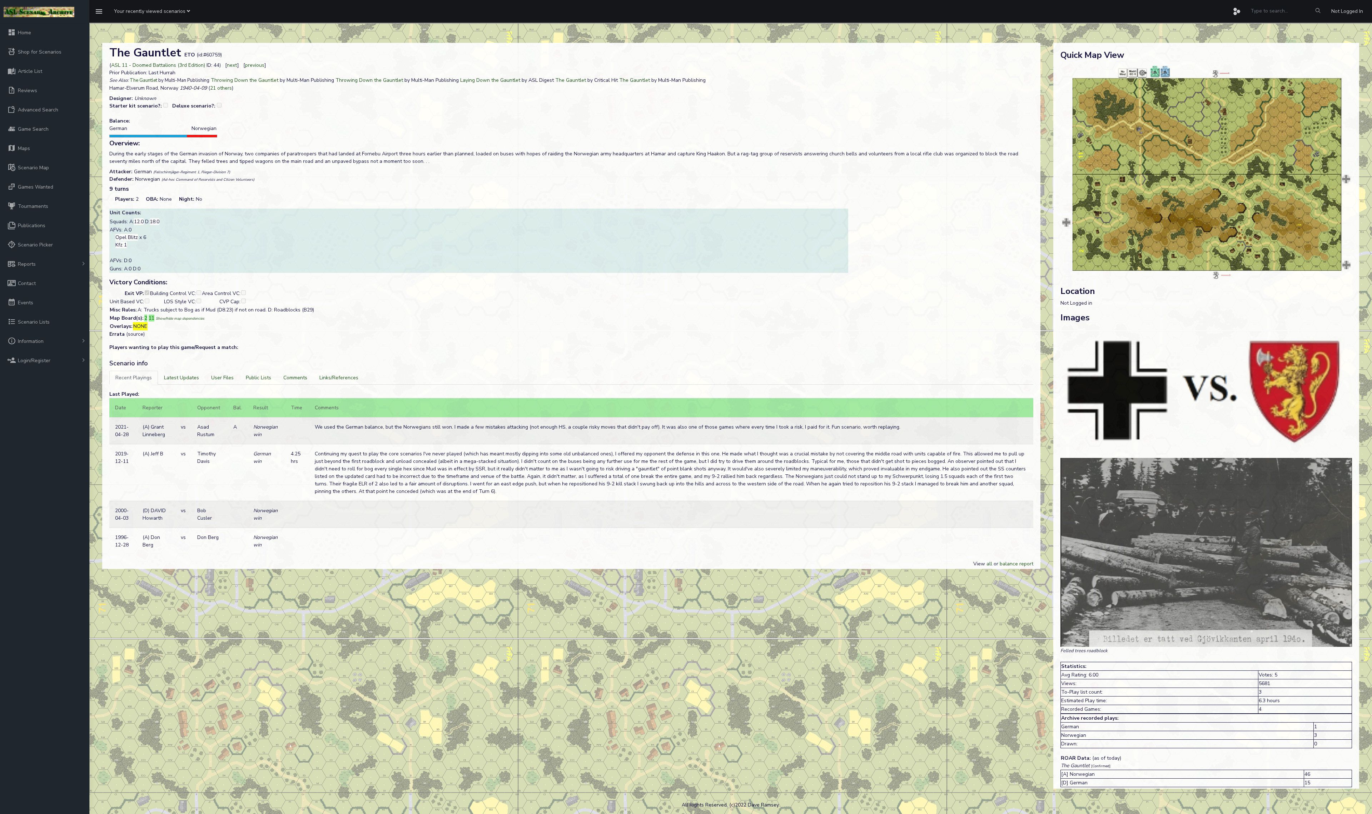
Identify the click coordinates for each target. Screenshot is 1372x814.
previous (254, 65)
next (232, 65)
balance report (1016, 563)
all (989, 563)
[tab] (133, 378)
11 (151, 318)
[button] (152, 11)
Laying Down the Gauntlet (490, 80)
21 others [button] (221, 88)
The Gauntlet (143, 80)
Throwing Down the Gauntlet (244, 80)
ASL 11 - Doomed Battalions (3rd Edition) (158, 65)
